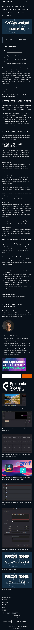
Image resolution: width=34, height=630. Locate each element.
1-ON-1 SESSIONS (6, 597)
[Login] (21, 1)
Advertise (4, 599)
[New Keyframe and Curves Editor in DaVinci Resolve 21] (17, 419)
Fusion (4, 6)
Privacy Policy (11, 626)
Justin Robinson (8, 12)
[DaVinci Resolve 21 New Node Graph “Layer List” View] (17, 492)
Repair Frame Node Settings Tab (16, 63)
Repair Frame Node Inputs (14, 52)
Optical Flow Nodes (20, 6)
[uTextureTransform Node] (17, 560)
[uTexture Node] (17, 580)
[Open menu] (31, 2)
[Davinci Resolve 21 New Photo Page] (14, 400)
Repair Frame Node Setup (14, 56)
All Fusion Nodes (23, 40)
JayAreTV (15, 347)
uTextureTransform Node (9, 569)
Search (27, 376)
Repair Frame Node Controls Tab (16, 59)
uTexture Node (6, 589)
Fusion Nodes (10, 6)
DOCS (3, 607)
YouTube (4, 600)
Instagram (4, 604)
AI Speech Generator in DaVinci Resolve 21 (15, 549)
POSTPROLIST (5, 602)
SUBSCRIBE (17, 615)
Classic (16, 298)
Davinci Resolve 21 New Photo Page (12, 408)
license (4, 609)
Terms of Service (22, 626)
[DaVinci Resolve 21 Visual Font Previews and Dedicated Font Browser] (17, 443)
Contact (4, 610)
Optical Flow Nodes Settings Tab (12, 316)
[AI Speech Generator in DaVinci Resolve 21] (17, 528)
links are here (14, 354)
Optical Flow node (23, 300)
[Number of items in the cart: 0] (26, 1)
